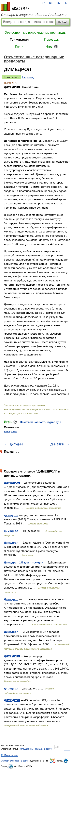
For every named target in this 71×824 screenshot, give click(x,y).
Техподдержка (25, 749)
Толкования (19, 39)
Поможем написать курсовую (40, 422)
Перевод (28, 77)
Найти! (62, 22)
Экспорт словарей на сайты (15, 761)
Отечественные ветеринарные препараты (35, 32)
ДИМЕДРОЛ (12, 482)
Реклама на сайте (43, 749)
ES (58, 3)
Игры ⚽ (52, 46)
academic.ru (15, 6)
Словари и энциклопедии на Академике (33, 15)
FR (65, 3)
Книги (19, 46)
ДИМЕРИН (57, 444)
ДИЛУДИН (16, 444)
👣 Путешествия (9, 755)
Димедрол (11, 542)
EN (43, 3)
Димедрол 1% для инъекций (23, 562)
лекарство (10, 431)
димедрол (11, 515)
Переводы (52, 39)
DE (51, 3)
